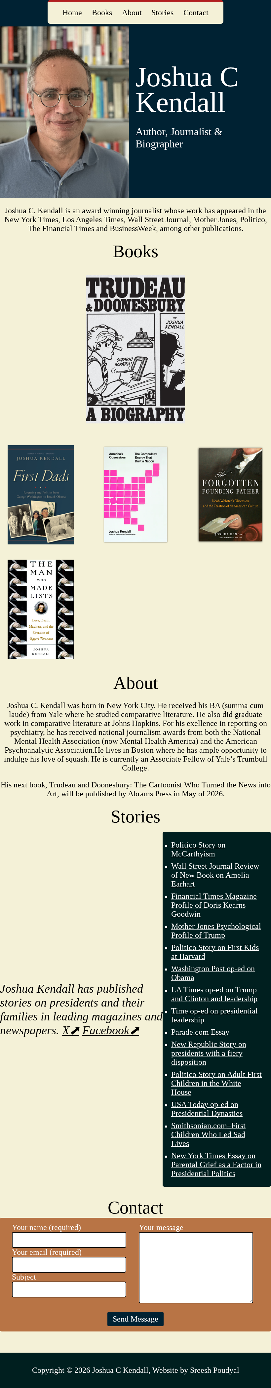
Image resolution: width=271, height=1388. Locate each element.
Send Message (135, 1319)
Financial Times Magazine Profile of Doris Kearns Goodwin (214, 905)
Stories (162, 12)
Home (72, 12)
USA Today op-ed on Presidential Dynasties (207, 1109)
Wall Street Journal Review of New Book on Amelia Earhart (215, 875)
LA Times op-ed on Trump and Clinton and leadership (214, 994)
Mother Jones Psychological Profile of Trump (216, 930)
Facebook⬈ (110, 1030)
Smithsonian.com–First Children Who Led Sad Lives (208, 1134)
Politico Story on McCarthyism (198, 849)
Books (102, 12)
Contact (196, 12)
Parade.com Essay (200, 1032)
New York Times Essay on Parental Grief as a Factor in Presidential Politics (216, 1164)
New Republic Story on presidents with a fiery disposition (208, 1053)
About (132, 12)
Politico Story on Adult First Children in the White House (216, 1083)
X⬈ (70, 1030)
